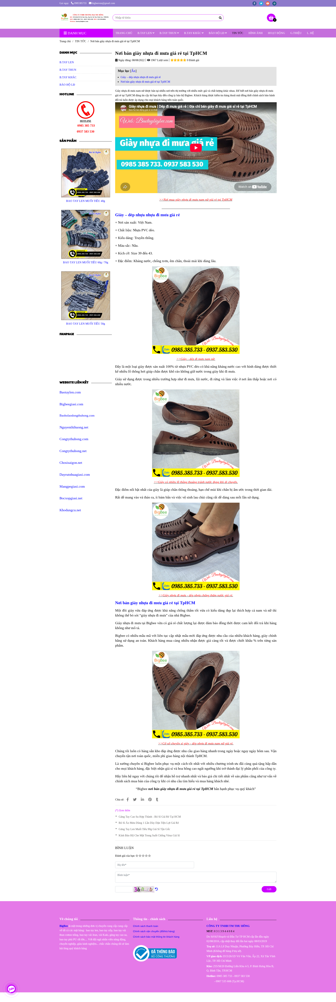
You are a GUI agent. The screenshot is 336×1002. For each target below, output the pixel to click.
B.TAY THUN (168, 33)
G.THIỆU (296, 33)
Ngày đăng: (124, 60)
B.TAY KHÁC (193, 33)
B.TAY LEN (145, 33)
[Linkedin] (142, 800)
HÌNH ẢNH (255, 33)
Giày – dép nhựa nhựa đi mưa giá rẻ (141, 77)
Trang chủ (65, 41)
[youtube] (269, 3)
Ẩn (133, 71)
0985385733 (80, 3)
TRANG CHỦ (123, 33)
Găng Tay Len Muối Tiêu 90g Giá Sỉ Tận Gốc (144, 829)
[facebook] (255, 3)
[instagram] (275, 3)
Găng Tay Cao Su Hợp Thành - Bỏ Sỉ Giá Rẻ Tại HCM (150, 816)
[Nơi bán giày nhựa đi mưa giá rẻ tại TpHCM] (84, 17)
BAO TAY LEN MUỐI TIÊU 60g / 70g (85, 262)
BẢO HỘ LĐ (217, 33)
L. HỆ (310, 33)
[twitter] (262, 3)
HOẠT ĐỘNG (276, 33)
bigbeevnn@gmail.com (103, 3)
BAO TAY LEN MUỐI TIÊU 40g (85, 200)
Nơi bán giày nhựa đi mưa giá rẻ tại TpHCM (145, 81)
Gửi (269, 889)
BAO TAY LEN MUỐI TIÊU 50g (85, 323)
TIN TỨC (237, 33)
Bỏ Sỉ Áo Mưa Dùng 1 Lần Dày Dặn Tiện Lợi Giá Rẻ (149, 822)
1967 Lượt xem (159, 60)
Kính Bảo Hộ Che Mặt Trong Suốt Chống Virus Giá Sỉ (149, 835)
